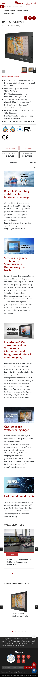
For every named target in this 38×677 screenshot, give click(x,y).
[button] (34, 665)
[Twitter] (28, 656)
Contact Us (4, 672)
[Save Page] (25, 17)
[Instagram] (18, 661)
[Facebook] (23, 657)
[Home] (2, 7)
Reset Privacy (22, 672)
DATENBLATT (10, 148)
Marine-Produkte (19, 7)
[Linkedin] (18, 657)
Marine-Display (9, 10)
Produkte (7, 7)
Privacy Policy (13, 672)
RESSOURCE (28, 148)
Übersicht (13, 163)
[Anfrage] (30, 18)
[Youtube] (23, 661)
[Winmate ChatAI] (34, 671)
